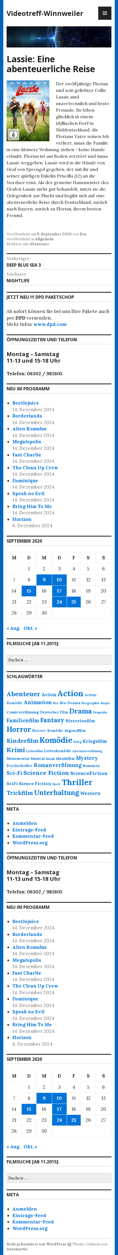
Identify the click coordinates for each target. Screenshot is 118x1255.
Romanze (91, 765)
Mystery (87, 758)
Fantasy (52, 720)
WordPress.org (29, 843)
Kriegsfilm (95, 741)
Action (70, 693)
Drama (80, 710)
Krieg (78, 742)
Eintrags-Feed (29, 830)
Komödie (56, 740)
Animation (38, 702)
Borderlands (27, 416)
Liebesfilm (34, 751)
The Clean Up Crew (35, 468)
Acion (48, 694)
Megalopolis (26, 442)
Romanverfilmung (58, 765)
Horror (19, 729)
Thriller (77, 782)
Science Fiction (46, 773)
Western (90, 793)
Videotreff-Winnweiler (45, 13)
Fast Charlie (26, 455)
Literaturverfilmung (87, 751)
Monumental (18, 758)
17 (59, 591)
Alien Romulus (29, 429)
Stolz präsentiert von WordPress (36, 1244)
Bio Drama (70, 702)
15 (29, 591)
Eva (83, 234)
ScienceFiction (89, 773)
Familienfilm (23, 720)
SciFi (12, 783)
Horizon (22, 519)
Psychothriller (20, 765)
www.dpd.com (50, 324)
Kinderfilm (22, 740)
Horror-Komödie (47, 730)
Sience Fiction (35, 783)
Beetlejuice (25, 403)
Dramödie (100, 712)
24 (59, 602)
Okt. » (30, 628)
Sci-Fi (14, 773)
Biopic (105, 703)
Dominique (25, 481)
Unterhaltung (56, 792)
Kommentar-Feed (33, 836)
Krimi (16, 750)
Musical (37, 758)
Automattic (17, 1249)
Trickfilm (20, 793)
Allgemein (44, 239)
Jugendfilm (75, 730)
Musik (50, 759)
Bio (55, 703)
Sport (56, 784)
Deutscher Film (54, 712)
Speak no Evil (28, 493)
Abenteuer (39, 244)
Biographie (91, 703)
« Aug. (13, 628)
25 (73, 602)
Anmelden (24, 823)
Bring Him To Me (32, 506)
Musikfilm (65, 758)
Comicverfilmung (23, 712)
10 (59, 580)
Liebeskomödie (57, 751)
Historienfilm (80, 720)
